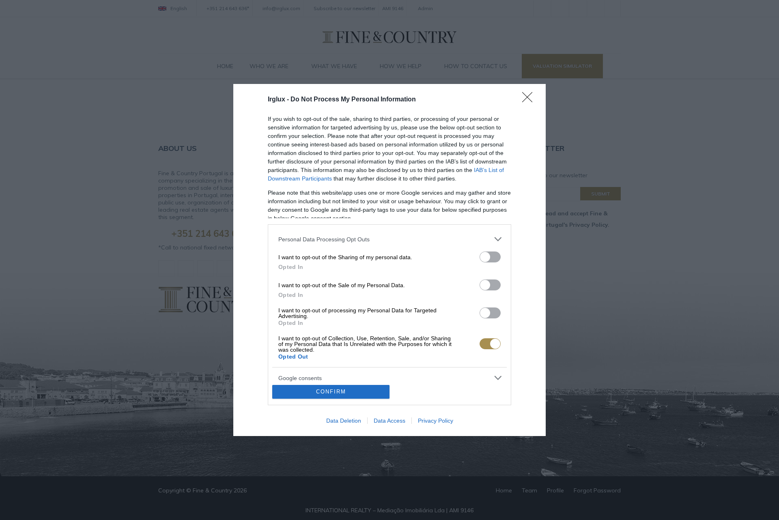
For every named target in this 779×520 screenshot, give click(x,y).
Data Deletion (343, 420)
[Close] (530, 99)
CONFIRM (331, 392)
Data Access (389, 420)
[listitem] (389, 239)
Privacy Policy (435, 420)
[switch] (490, 256)
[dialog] (389, 260)
